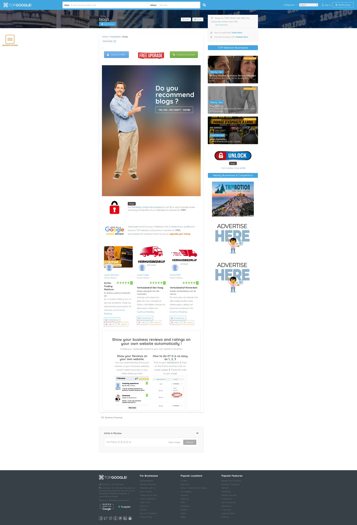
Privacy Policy (146, 517)
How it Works (146, 491)
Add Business (344, 4)
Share (199, 19)
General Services (229, 495)
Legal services (227, 513)
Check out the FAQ (148, 495)
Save (186, 19)
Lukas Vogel (143, 275)
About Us (144, 506)
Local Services (217, 135)
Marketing (226, 491)
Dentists (225, 488)
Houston (184, 495)
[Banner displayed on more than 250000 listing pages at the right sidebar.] (233, 238)
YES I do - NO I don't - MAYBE (174, 109)
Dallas (183, 517)
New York (185, 484)
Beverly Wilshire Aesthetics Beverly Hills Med (232, 75)
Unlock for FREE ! (118, 54)
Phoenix (184, 509)
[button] (10, 39)
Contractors (226, 499)
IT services (226, 509)
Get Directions (221, 25)
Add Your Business (148, 484)
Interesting (113, 320)
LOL (111, 324)
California (185, 499)
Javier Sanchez (111, 275)
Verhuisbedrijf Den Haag (150, 287)
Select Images (174, 442)
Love (124, 324)
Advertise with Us (147, 488)
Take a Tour (145, 502)
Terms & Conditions (148, 513)
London (184, 480)
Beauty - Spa (217, 72)
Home (105, 36)
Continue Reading (145, 311)
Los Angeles (186, 491)
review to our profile (180, 226)
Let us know (133, 234)
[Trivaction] (233, 199)
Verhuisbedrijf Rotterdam (183, 287)
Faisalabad (115, 36)
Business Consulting (230, 484)
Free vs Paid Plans (148, 499)
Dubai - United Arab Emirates (194, 488)
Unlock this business (152, 207)
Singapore (185, 506)
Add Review (109, 24)
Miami (183, 513)
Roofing (224, 517)
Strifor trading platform (109, 286)
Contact (143, 509)
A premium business (186, 54)
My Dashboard (146, 480)
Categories (289, 4)
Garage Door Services (231, 480)
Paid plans (161, 210)
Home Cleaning (228, 502)
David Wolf (175, 275)
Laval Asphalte (217, 138)
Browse (190, 442)
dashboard (173, 362)
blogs (131, 203)
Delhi (183, 502)
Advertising (226, 506)
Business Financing (113, 417)
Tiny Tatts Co (216, 106)
